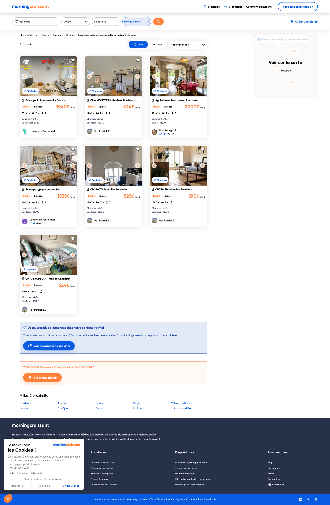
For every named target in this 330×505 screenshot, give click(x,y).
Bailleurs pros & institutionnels (190, 484)
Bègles (137, 403)
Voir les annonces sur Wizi (51, 346)
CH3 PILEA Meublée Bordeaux (174, 189)
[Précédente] (24, 76)
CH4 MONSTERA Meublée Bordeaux (112, 100)
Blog (270, 462)
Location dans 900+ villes (104, 484)
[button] (8, 498)
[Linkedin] (300, 499)
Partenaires (274, 479)
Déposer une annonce (186, 468)
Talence (62, 403)
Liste (159, 44)
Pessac (99, 403)
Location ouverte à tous (103, 462)
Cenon (99, 408)
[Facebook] (308, 499)
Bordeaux (26, 403)
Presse (271, 473)
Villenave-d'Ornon (182, 403)
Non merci (17, 485)
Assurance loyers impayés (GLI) (191, 462)
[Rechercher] (158, 21)
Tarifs (160, 499)
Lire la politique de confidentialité (25, 473)
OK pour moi (70, 485)
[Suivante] (72, 76)
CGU (151, 499)
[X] (316, 499)
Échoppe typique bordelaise (42, 189)
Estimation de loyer (185, 473)
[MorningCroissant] (30, 8)
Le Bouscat (139, 408)
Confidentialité (193, 499)
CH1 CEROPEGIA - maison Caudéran (47, 278)
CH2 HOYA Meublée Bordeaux (109, 189)
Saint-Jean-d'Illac (181, 408)
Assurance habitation (102, 468)
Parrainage (274, 468)
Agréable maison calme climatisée (176, 100)
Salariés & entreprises (102, 473)
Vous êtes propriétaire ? (298, 6)
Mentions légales (174, 499)
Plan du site (210, 499)
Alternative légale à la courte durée (193, 479)
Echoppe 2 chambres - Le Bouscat (46, 100)
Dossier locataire (99, 479)
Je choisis (44, 485)
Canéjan (63, 408)
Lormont (25, 408)
